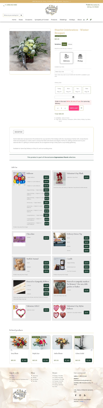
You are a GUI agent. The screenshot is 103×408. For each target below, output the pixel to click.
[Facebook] (76, 395)
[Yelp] (85, 395)
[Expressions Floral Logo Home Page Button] (51, 10)
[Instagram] (80, 395)
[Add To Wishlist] (81, 108)
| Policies (80, 401)
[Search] (21, 15)
